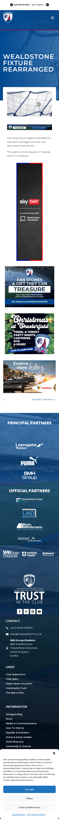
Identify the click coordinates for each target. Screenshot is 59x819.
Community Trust (16, 688)
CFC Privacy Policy (36, 814)
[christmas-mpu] (29, 353)
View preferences (29, 807)
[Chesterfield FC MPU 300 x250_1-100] (29, 306)
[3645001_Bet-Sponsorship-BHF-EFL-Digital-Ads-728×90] (29, 7)
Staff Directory (14, 741)
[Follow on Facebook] (19, 611)
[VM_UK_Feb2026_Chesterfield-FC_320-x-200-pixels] (29, 392)
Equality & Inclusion (17, 732)
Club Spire (12, 679)
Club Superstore (15, 674)
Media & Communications (21, 723)
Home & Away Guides (19, 737)
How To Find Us (15, 728)
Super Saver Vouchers (19, 683)
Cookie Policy (18, 814)
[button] (54, 753)
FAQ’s (9, 719)
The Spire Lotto (15, 692)
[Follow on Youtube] (39, 611)
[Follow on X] (26, 611)
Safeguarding (14, 714)
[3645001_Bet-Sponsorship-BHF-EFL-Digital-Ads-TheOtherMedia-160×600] (29, 260)
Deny (29, 798)
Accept (29, 789)
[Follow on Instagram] (32, 611)
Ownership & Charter (18, 746)
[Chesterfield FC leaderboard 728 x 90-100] (29, 129)
